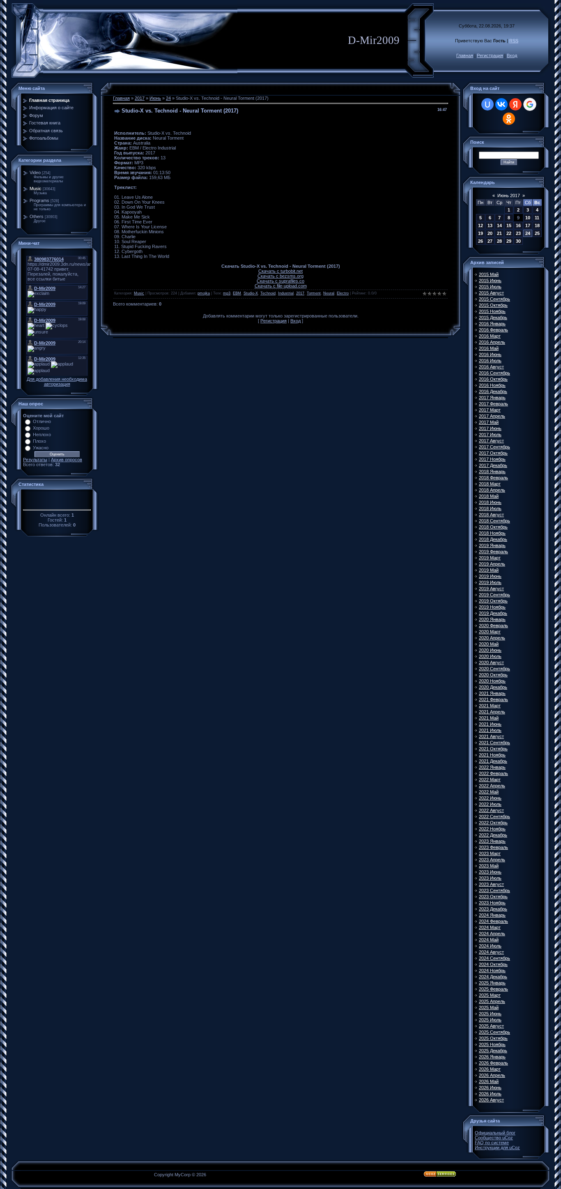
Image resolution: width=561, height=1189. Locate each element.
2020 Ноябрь (492, 680)
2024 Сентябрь (494, 958)
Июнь (155, 98)
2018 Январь (492, 471)
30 (518, 241)
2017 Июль (490, 434)
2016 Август (491, 366)
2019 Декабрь (493, 613)
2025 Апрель (492, 1001)
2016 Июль (490, 360)
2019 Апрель (492, 563)
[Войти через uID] (487, 104)
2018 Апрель (492, 490)
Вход (512, 55)
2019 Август (491, 588)
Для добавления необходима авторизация (57, 381)
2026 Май (489, 1081)
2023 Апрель (492, 859)
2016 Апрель (492, 342)
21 (499, 233)
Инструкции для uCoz (497, 1147)
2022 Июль (490, 804)
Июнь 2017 (508, 195)
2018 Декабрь (493, 539)
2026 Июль (490, 1093)
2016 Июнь (490, 354)
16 (518, 225)
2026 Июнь (490, 1087)
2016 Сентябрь (494, 372)
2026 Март (490, 1069)
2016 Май (489, 348)
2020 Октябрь (493, 674)
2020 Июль (490, 656)
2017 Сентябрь (494, 446)
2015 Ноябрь (492, 311)
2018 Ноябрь (492, 533)
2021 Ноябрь (492, 754)
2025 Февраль (493, 989)
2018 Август (491, 514)
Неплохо (42, 434)
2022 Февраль (493, 773)
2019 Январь (492, 545)
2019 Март (490, 557)
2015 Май (489, 274)
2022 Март (490, 779)
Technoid (268, 293)
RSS (513, 40)
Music (35, 188)
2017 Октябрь (493, 453)
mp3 (226, 293)
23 (518, 233)
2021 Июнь (490, 724)
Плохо (39, 441)
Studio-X (251, 293)
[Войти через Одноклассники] (509, 119)
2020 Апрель (492, 637)
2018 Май (489, 496)
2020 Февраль (493, 625)
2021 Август (491, 736)
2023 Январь (492, 841)
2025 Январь (492, 982)
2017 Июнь (490, 428)
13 (489, 225)
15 (508, 225)
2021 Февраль (493, 699)
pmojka (204, 293)
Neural (328, 293)
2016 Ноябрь (492, 385)
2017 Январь (492, 397)
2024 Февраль (493, 921)
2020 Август (491, 662)
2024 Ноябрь (492, 970)
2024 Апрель (492, 933)
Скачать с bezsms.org (280, 276)
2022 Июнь (490, 798)
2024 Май (489, 939)
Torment (314, 293)
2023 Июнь (490, 871)
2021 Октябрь (493, 748)
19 (480, 233)
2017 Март (490, 409)
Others (37, 216)
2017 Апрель (492, 416)
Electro (343, 293)
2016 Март (490, 335)
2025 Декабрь (493, 1050)
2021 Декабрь (493, 761)
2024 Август (491, 952)
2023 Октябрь (493, 896)
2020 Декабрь (493, 687)
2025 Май (489, 1007)
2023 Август (491, 884)
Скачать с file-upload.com (281, 285)
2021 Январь (492, 693)
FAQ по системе (492, 1142)
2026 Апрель (492, 1075)
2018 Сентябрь (494, 520)
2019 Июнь (490, 576)
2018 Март (490, 483)
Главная (464, 55)
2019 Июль (490, 582)
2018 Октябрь (493, 526)
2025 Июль (490, 1019)
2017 (140, 98)
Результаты (35, 459)
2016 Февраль (493, 329)
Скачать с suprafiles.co (280, 280)
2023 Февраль (493, 847)
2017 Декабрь (493, 465)
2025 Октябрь (493, 1038)
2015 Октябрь (493, 305)
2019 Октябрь (493, 600)
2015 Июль (490, 286)
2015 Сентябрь (494, 299)
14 (499, 225)
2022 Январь (492, 767)
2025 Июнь (490, 1013)
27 (489, 241)
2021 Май (489, 717)
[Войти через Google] (529, 104)
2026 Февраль (493, 1062)
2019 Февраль (493, 551)
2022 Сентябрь (494, 816)
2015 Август (491, 292)
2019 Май (489, 570)
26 (480, 241)
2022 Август (491, 810)
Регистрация (490, 55)
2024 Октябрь (493, 964)
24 (168, 98)
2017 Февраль (493, 403)
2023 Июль (490, 878)
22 (508, 233)
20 (489, 233)
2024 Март (490, 927)
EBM (237, 293)
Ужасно (40, 447)
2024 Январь (492, 915)
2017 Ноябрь (492, 459)
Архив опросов (66, 459)
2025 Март (490, 995)
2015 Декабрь (493, 317)
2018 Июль (490, 508)
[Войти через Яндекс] (515, 104)
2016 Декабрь (493, 391)
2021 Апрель (492, 711)
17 (527, 225)
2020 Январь (492, 619)
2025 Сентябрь (494, 1032)
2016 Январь (492, 323)
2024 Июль (490, 945)
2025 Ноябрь (492, 1044)
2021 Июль (490, 730)
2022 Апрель (492, 785)
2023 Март (490, 853)
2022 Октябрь (493, 822)
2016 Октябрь (493, 379)
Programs (39, 200)
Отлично (42, 421)
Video (35, 172)
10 (527, 217)
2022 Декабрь (493, 835)
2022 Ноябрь (492, 828)
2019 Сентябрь (494, 594)
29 (508, 241)
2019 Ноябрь (492, 607)
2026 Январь (492, 1056)
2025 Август (491, 1025)
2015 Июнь (490, 280)
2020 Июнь (490, 650)
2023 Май (489, 865)
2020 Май (489, 644)
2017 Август (491, 440)
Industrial (286, 293)
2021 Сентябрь (494, 742)
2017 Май (489, 422)
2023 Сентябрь (494, 890)
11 (537, 217)
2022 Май (489, 791)
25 (537, 233)
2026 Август (491, 1099)
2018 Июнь (490, 502)
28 (499, 241)
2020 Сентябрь (494, 668)
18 (537, 225)
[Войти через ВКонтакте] (501, 104)
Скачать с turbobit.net (280, 271)
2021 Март (490, 705)
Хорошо (41, 427)
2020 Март (490, 631)
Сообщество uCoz (494, 1137)
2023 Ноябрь (492, 902)
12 (480, 225)
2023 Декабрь (493, 908)
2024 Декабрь (493, 976)
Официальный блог (495, 1132)
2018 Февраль (493, 477)
